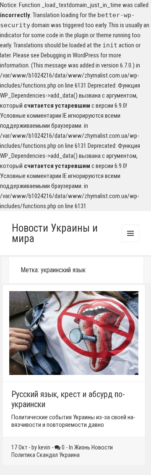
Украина (69, 455)
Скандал (47, 455)
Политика (23, 455)
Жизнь (82, 447)
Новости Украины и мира (55, 233)
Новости (102, 447)
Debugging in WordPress (70, 55)
